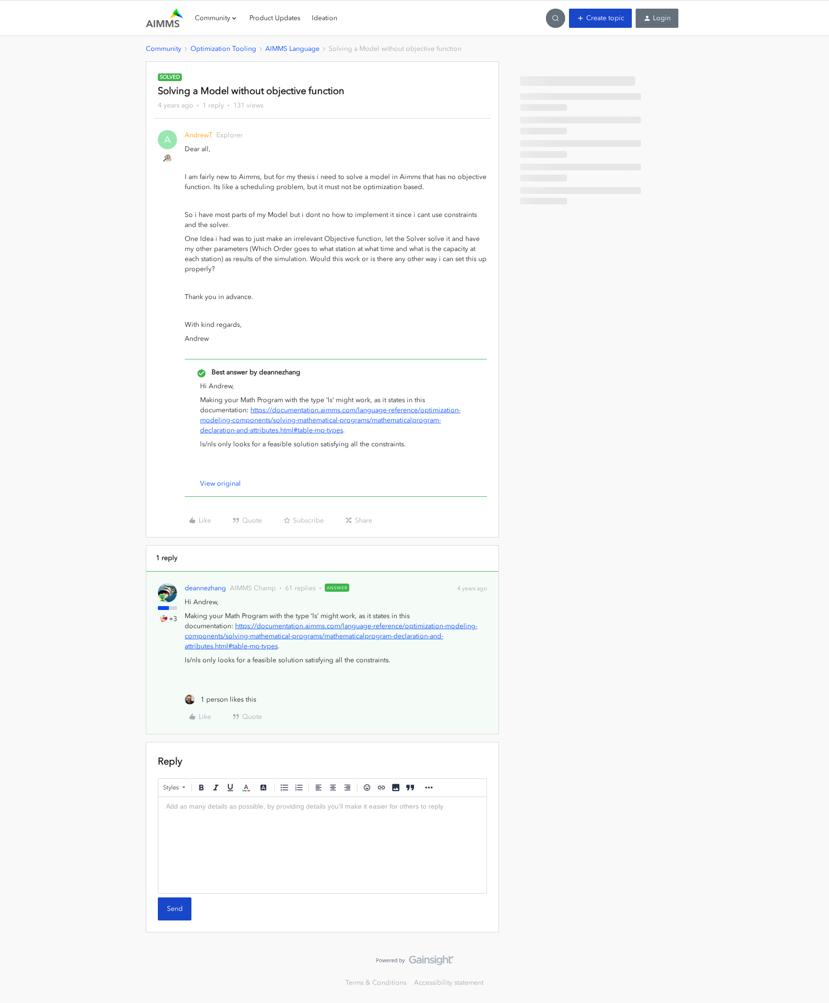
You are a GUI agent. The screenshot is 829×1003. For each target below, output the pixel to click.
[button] (600, 18)
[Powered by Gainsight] (414, 962)
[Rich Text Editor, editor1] (322, 845)
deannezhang (205, 588)
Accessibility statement (449, 983)
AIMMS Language (292, 49)
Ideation (324, 18)
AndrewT (199, 135)
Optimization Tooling (223, 49)
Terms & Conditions (375, 983)
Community (163, 49)
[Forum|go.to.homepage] (164, 18)
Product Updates (274, 18)
